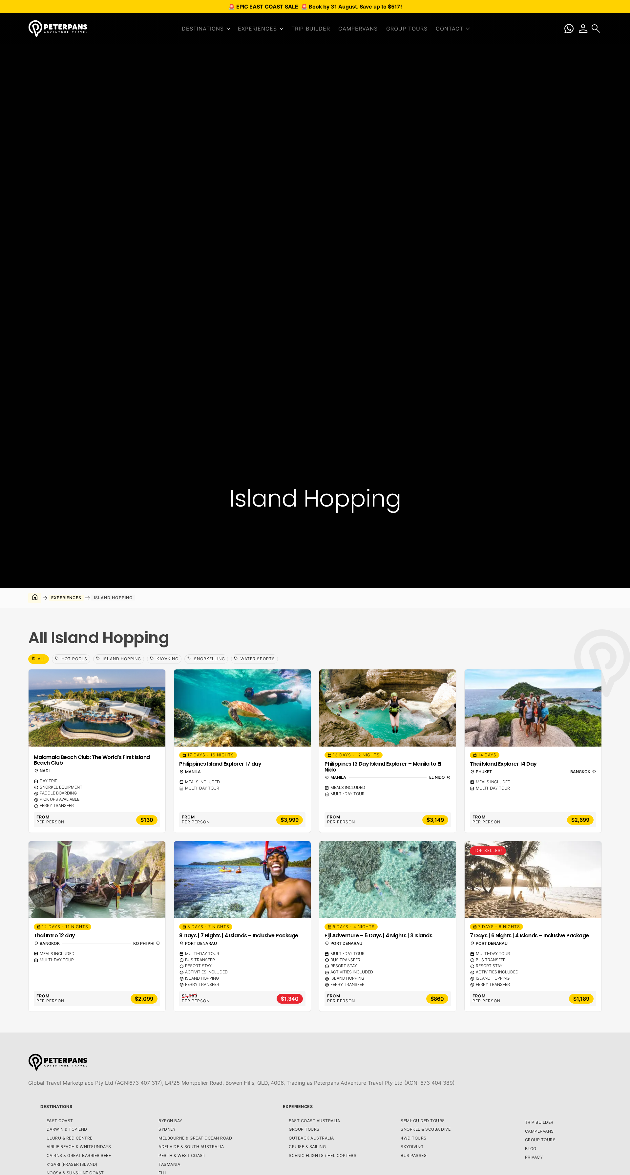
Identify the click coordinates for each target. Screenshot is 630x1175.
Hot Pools (71, 658)
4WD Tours (414, 1138)
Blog (530, 1148)
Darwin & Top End (67, 1129)
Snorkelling (206, 658)
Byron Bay (170, 1120)
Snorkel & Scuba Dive (426, 1129)
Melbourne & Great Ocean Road (195, 1138)
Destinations (56, 1106)
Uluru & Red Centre (70, 1138)
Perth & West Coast (181, 1155)
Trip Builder (310, 28)
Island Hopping (118, 658)
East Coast (60, 1120)
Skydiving (412, 1146)
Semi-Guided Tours (423, 1120)
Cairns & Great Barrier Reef (79, 1155)
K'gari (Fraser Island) (72, 1164)
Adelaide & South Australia (191, 1146)
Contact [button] (449, 28)
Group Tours (407, 28)
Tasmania (169, 1164)
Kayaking (164, 658)
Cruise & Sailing (307, 1146)
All (38, 658)
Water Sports (254, 658)
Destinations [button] (203, 28)
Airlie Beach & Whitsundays (79, 1146)
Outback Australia (311, 1138)
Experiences (298, 1106)
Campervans (358, 28)
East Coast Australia (314, 1120)
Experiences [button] (257, 28)
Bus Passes (414, 1155)
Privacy (534, 1157)
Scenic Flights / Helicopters (322, 1155)
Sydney (167, 1129)
